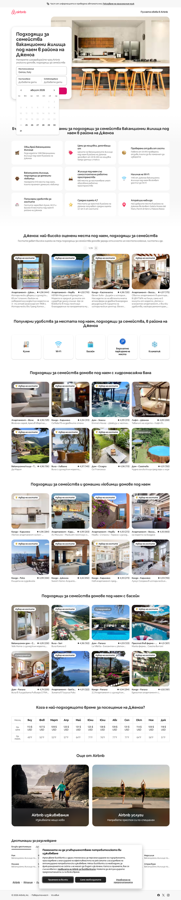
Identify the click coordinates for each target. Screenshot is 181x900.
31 (21, 131)
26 (32, 125)
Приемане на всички (58, 879)
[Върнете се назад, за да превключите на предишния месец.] (21, 90)
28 (43, 125)
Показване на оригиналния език (118, 3)
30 (54, 125)
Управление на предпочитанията (123, 881)
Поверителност (40, 895)
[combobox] (41, 72)
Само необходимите (90, 879)
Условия (55, 895)
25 (26, 125)
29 (49, 125)
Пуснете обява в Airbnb (154, 11)
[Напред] (96, 248)
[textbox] (28, 82)
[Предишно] (85, 248)
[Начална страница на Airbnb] (18, 11)
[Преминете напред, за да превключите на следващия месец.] (54, 90)
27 (37, 125)
